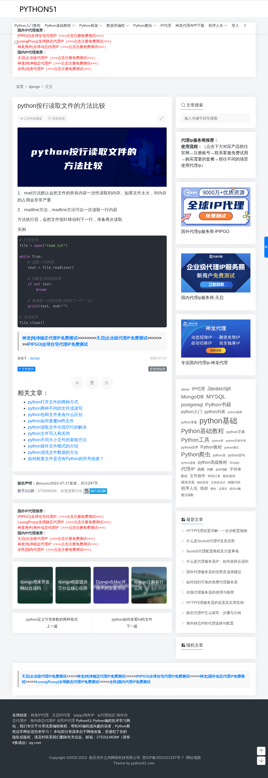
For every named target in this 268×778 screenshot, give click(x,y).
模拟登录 (203, 482)
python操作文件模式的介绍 (53, 446)
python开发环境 (236, 440)
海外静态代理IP (42, 720)
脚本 (213, 488)
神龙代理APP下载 (189, 25)
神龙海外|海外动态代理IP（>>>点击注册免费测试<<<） (63, 527)
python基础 (218, 420)
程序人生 (216, 25)
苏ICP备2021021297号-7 (163, 757)
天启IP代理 (62, 715)
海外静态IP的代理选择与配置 (210, 623)
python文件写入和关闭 (49, 433)
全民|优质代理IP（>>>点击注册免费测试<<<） (55, 69)
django (34, 86)
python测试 (231, 447)
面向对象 (235, 488)
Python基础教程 (58, 25)
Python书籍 (218, 404)
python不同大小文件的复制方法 (57, 440)
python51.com (143, 763)
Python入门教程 (27, 25)
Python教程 (211, 447)
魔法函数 (187, 495)
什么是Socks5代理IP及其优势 (210, 541)
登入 (235, 25)
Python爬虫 (142, 25)
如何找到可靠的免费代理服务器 (212, 582)
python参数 (235, 412)
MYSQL (216, 396)
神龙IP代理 (41, 715)
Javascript (219, 388)
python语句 (236, 455)
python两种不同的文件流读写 (55, 408)
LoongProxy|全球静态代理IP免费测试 (67, 682)
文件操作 (197, 476)
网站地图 (193, 757)
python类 (219, 455)
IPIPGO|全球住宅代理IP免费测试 (57, 344)
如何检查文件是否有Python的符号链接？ (66, 458)
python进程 (188, 462)
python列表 (214, 411)
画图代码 (234, 482)
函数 (201, 469)
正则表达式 (218, 482)
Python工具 (195, 440)
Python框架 (88, 25)
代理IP (188, 469)
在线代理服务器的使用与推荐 (210, 592)
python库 (218, 440)
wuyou (45, 483)
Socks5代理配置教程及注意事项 (212, 551)
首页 (20, 86)
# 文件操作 (26, 369)
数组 (184, 476)
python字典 (235, 432)
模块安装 (188, 482)
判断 (210, 469)
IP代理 (165, 25)
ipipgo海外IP (85, 715)
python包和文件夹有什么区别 (55, 414)
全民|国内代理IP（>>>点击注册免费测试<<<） (55, 549)
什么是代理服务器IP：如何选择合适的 (217, 561)
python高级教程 (212, 462)
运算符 (223, 488)
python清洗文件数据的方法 (53, 452)
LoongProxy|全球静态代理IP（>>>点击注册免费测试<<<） (65, 522)
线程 (204, 488)
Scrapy (234, 463)
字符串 (235, 469)
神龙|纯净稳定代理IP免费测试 (49, 338)
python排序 (189, 447)
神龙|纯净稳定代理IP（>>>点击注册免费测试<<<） (59, 63)
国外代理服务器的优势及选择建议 (213, 572)
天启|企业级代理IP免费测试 (121, 338)
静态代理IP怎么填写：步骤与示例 (213, 613)
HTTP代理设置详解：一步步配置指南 (216, 531)
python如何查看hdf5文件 (51, 421)
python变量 (189, 422)
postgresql (192, 404)
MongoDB (192, 396)
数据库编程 (116, 25)
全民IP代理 (66, 720)
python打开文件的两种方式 (53, 402)
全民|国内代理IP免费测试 (129, 682)
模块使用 (229, 476)
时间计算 (214, 476)
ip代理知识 (106, 715)
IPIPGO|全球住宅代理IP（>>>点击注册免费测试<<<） (62, 516)
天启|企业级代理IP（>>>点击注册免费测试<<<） (57, 58)
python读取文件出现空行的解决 (57, 427)
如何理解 (221, 469)
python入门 (191, 411)
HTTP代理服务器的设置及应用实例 (215, 602)
